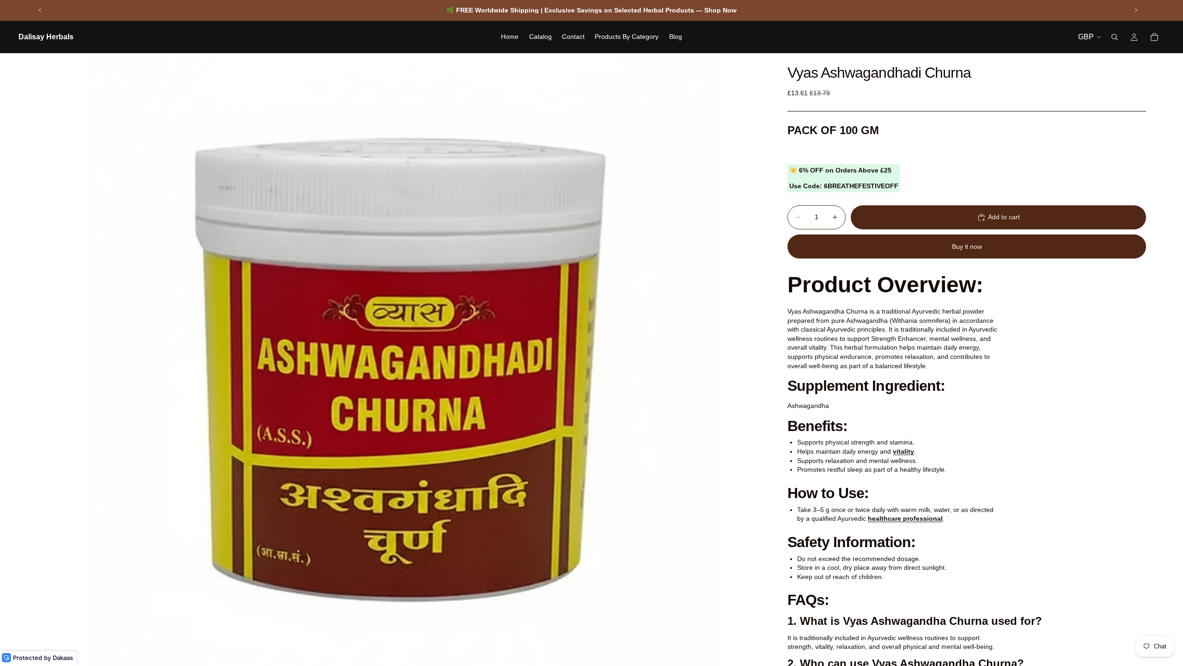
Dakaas (63, 657)
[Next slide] (1136, 10)
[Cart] (1154, 37)
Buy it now (967, 246)
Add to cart (1004, 217)
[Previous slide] (40, 10)
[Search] (1114, 37)
